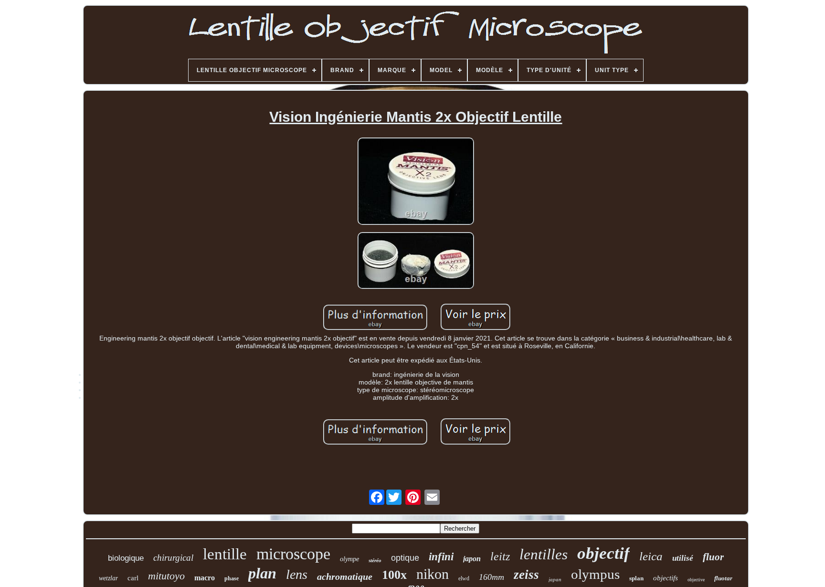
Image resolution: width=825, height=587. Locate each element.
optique (405, 558)
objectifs (665, 578)
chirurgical (173, 558)
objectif (603, 553)
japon (472, 559)
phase (231, 578)
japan (555, 579)
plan (262, 573)
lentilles (543, 554)
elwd (463, 578)
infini (441, 557)
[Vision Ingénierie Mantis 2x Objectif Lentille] (415, 182)
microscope (293, 554)
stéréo (375, 560)
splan (636, 578)
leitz (500, 556)
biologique (126, 558)
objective (696, 579)
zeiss (526, 574)
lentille (225, 554)
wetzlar (108, 578)
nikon (432, 574)
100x (394, 575)
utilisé (682, 558)
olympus (595, 574)
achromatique (344, 576)
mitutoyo (166, 576)
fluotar (723, 578)
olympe (349, 559)
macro (204, 578)
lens (296, 574)
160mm (491, 577)
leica (651, 556)
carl (132, 578)
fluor (713, 557)
